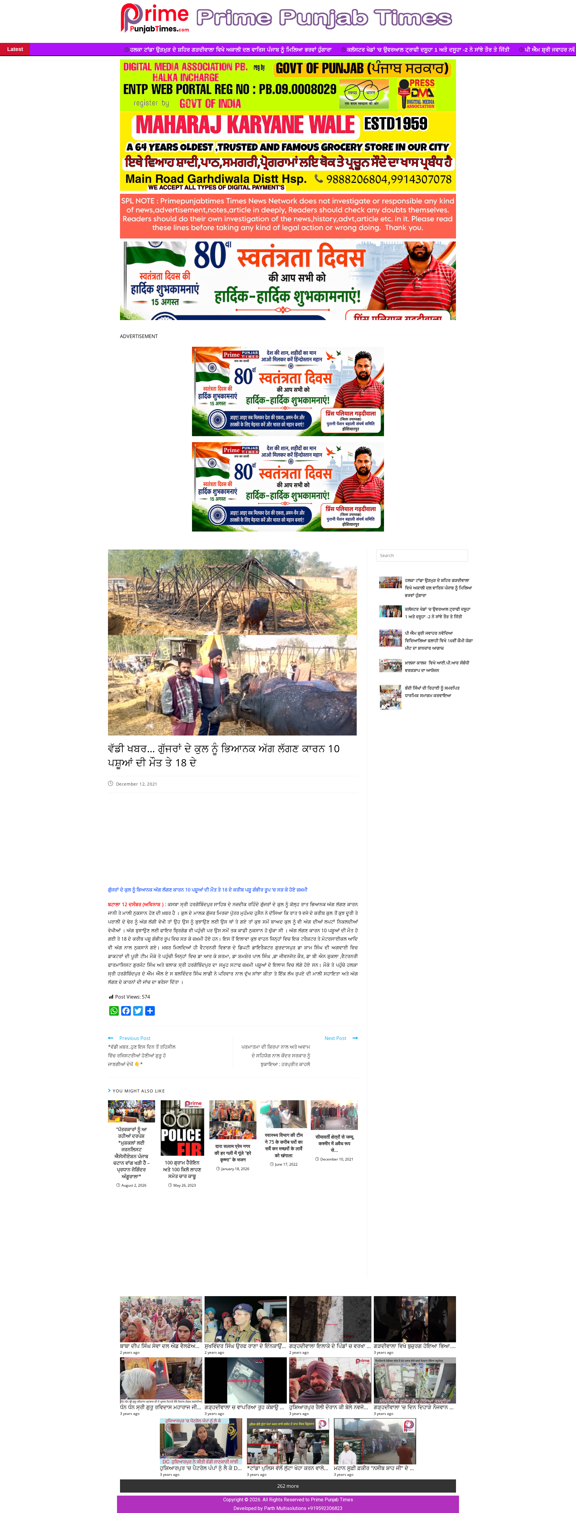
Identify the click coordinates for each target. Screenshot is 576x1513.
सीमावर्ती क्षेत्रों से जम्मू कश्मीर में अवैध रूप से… (334, 1144)
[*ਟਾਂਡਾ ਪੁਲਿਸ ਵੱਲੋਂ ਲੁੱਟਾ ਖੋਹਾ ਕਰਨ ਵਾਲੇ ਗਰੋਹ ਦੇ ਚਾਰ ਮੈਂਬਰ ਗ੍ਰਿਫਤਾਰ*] (288, 1441)
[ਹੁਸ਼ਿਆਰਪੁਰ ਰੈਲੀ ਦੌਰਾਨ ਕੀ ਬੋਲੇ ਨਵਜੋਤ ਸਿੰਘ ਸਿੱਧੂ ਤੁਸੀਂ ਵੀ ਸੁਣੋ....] (330, 1380)
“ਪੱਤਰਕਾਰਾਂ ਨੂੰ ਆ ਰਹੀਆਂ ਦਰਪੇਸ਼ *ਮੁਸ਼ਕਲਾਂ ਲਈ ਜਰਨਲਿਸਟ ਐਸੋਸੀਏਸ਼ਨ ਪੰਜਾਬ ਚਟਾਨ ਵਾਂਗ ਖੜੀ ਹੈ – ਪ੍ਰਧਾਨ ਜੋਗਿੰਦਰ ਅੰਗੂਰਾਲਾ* (131, 1153)
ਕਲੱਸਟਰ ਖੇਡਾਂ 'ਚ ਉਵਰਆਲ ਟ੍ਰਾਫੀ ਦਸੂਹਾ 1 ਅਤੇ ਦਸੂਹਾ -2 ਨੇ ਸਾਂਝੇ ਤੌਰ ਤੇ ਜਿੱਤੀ (229, 50)
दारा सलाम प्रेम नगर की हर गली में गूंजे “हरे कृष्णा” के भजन (232, 1153)
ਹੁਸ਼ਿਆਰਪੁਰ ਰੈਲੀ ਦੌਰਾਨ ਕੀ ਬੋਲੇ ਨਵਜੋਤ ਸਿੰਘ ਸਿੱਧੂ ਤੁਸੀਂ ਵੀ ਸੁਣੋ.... (354, 1407)
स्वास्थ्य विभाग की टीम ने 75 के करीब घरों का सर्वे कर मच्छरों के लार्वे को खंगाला (284, 1145)
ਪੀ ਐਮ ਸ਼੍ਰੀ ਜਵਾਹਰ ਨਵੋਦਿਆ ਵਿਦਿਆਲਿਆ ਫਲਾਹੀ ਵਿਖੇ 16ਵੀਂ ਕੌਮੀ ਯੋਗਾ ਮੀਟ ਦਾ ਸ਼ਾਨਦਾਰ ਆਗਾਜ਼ (428, 50)
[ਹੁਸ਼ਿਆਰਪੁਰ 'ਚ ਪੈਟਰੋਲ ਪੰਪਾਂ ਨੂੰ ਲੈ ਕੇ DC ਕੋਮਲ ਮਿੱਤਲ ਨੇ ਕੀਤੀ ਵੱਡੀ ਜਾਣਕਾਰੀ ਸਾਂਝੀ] (201, 1441)
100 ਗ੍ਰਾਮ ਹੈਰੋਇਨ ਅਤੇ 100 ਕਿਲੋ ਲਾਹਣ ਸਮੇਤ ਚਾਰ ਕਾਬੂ (182, 1169)
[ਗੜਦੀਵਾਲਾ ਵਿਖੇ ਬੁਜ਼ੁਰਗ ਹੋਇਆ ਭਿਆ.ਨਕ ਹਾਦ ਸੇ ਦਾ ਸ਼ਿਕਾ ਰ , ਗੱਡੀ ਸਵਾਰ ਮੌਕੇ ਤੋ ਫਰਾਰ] (415, 1319)
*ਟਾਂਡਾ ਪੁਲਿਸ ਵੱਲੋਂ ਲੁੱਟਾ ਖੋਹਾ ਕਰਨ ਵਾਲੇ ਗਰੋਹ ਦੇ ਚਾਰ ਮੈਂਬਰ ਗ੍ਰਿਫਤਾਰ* (317, 1468)
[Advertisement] (233, 841)
